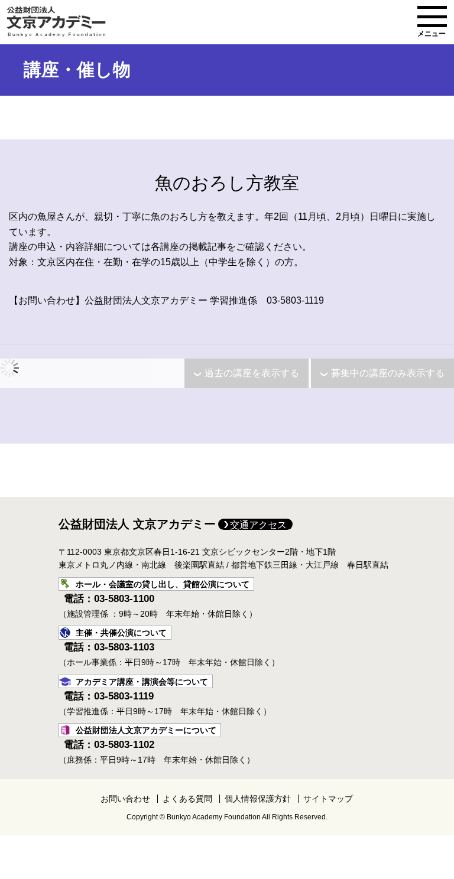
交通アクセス (258, 525)
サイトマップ (328, 799)
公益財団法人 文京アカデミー (137, 523)
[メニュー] (432, 16)
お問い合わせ (125, 799)
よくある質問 (187, 799)
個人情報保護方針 (258, 799)
